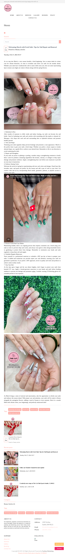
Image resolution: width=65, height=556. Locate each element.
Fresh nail (26, 409)
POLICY (52, 15)
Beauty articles (20, 49)
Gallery (37, 15)
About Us (19, 15)
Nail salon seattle (44, 409)
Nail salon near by (14, 413)
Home (12, 15)
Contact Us (32, 18)
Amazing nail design (15, 409)
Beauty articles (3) (9, 504)
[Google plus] (35, 539)
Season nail (34, 409)
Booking (45, 15)
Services (28, 15)
